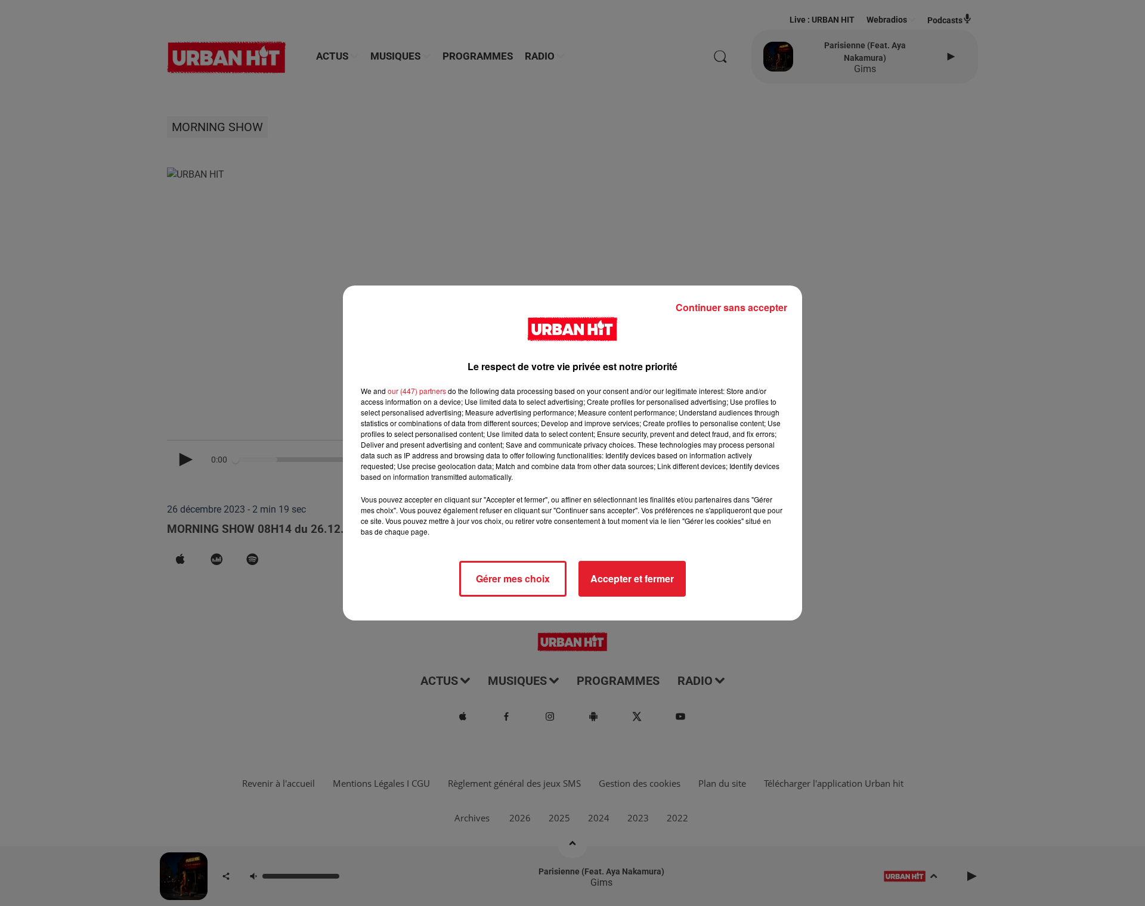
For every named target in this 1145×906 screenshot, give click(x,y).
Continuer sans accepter (731, 307)
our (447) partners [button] (417, 391)
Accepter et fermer (632, 578)
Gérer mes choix (513, 578)
